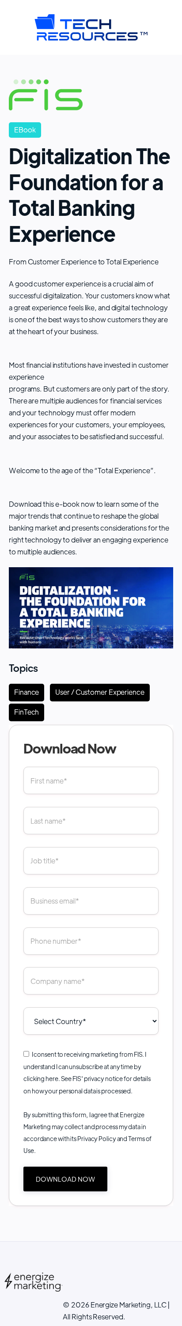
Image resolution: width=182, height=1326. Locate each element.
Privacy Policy (96, 1138)
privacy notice (103, 1078)
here (52, 1078)
